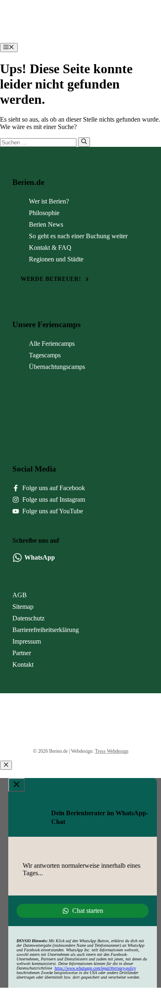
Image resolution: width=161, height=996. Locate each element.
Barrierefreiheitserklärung (45, 629)
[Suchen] (84, 141)
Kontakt (22, 664)
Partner (21, 652)
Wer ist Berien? (49, 201)
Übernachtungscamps (57, 366)
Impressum (26, 641)
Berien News (46, 224)
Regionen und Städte (56, 259)
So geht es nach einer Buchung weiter (78, 235)
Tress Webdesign (111, 751)
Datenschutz (28, 618)
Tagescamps (45, 355)
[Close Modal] (16, 785)
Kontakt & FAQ (50, 247)
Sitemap (22, 606)
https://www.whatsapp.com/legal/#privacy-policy (95, 968)
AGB (19, 595)
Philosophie (44, 212)
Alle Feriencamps (52, 343)
